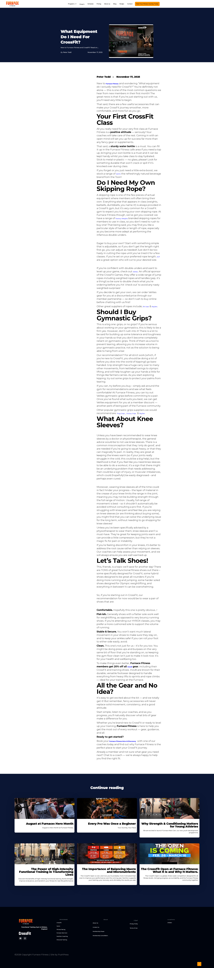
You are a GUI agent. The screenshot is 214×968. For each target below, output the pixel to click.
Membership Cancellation (100, 935)
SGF (158, 257)
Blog (114, 4)
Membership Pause (98, 931)
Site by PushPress (59, 954)
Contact (129, 4)
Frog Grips (121, 413)
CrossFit (59, 922)
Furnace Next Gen (62, 933)
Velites (135, 272)
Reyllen (154, 307)
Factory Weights (122, 218)
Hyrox (58, 926)
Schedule (90, 4)
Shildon (170, 922)
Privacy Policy (134, 924)
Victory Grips (131, 413)
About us (107, 4)
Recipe (121, 4)
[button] (72, 4)
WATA (118, 174)
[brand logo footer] (26, 922)
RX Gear (146, 307)
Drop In (81, 4)
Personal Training (62, 940)
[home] (12, 4)
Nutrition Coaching (62, 936)
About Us (95, 923)
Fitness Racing (61, 929)
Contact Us (96, 927)
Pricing (99, 4)
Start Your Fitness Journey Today (147, 4)
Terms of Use (134, 928)
